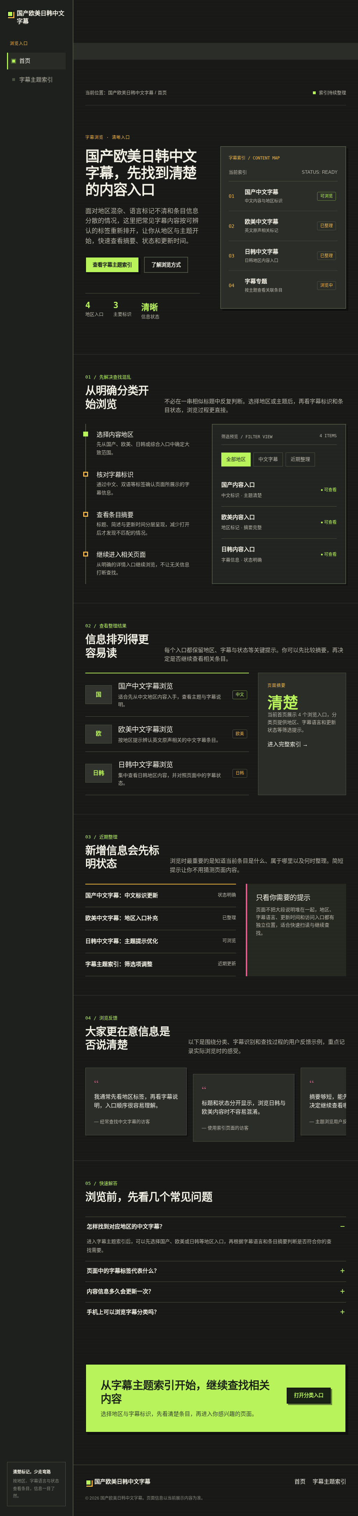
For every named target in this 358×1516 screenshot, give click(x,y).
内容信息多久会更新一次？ (120, 1291)
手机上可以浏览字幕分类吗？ (123, 1312)
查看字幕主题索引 (112, 265)
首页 (17, 51)
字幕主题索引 (29, 70)
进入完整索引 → (287, 744)
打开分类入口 (308, 1395)
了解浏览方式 (166, 265)
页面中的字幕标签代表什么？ (123, 1271)
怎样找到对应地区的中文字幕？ (126, 1227)
